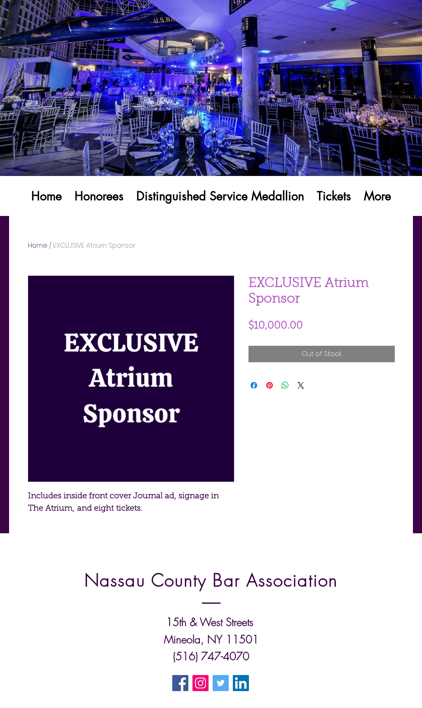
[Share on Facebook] (254, 385)
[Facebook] (180, 683)
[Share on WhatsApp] (285, 385)
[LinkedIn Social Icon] (241, 683)
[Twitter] (221, 683)
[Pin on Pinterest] (269, 385)
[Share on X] (301, 385)
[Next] (377, 105)
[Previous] (45, 105)
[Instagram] (200, 683)
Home (37, 245)
